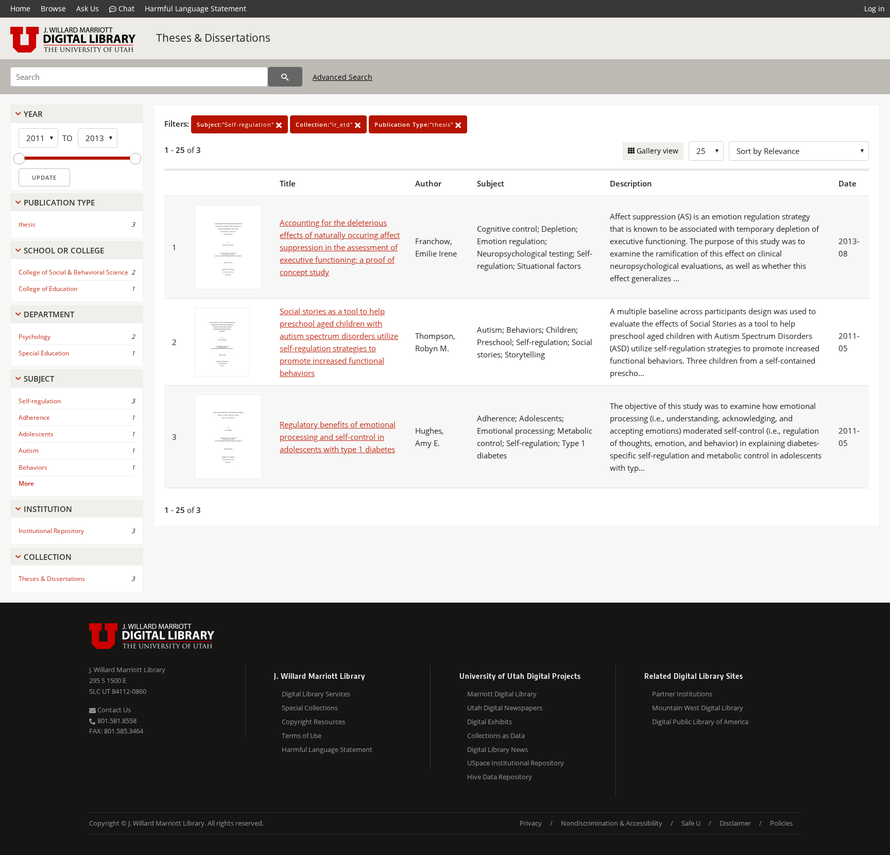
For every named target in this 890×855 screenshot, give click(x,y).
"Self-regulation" (236, 124)
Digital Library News (497, 749)
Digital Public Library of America (700, 721)
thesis (27, 224)
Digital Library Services (316, 693)
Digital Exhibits (489, 721)
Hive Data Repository (499, 776)
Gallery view (656, 151)
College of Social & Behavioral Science (73, 272)
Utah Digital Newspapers (504, 707)
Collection (48, 557)
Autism (29, 450)
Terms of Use (301, 735)
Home (20, 8)
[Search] (285, 77)
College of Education (48, 288)
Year (33, 114)
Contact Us (113, 709)
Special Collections (310, 707)
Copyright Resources (313, 721)
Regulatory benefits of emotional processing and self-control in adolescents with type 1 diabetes (338, 436)
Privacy (531, 823)
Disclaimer (735, 823)
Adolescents (36, 434)
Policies (781, 823)
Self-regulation (40, 401)
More (26, 483)
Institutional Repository (51, 530)
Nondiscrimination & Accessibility (611, 823)
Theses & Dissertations (213, 37)
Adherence (34, 417)
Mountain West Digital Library (697, 707)
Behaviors (33, 467)
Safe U (690, 823)
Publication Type (59, 202)
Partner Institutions (682, 693)
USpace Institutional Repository (515, 762)
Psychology (34, 336)
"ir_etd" (325, 124)
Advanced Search (342, 77)
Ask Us (87, 8)
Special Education (44, 353)
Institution (48, 509)
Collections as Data (496, 735)
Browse (53, 8)
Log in (874, 8)
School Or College (64, 250)
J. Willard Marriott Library (127, 669)
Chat (125, 8)
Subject (39, 378)
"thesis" (414, 124)
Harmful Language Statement (195, 8)
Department (49, 314)
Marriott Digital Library (502, 693)
